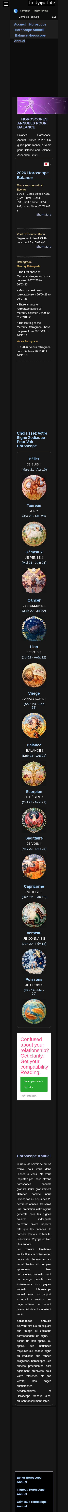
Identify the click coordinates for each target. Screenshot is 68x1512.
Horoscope (37, 24)
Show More (43, 214)
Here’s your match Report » (33, 1084)
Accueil (20, 24)
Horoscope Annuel (29, 30)
